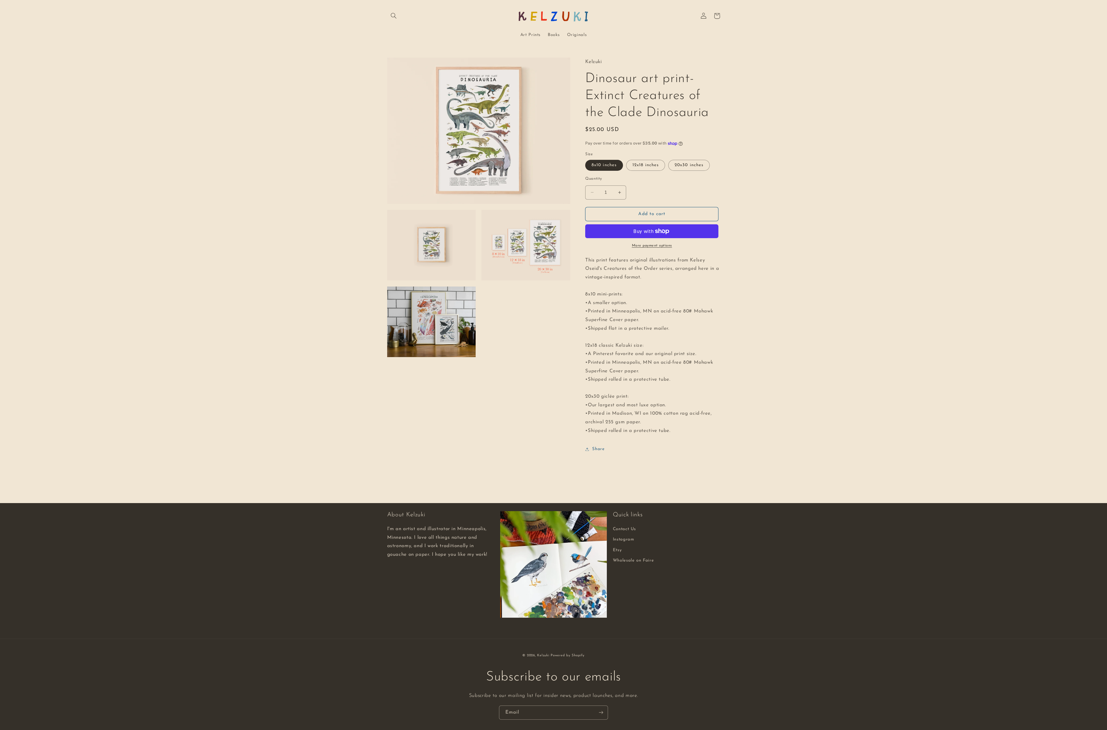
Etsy (617, 550)
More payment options (652, 245)
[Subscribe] (601, 713)
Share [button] (598, 449)
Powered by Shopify (567, 655)
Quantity (593, 179)
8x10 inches (604, 165)
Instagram (623, 539)
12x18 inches (645, 165)
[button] (393, 15)
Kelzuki (543, 655)
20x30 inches (689, 165)
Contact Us (624, 529)
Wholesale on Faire (633, 560)
